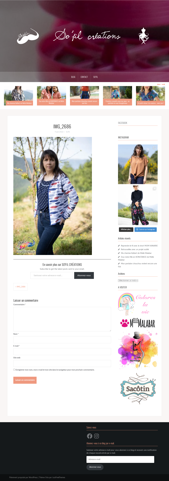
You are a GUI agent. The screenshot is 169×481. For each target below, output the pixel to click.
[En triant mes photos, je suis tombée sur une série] (138, 205)
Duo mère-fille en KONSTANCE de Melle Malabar (51, 102)
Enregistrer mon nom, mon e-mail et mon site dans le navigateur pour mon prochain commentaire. (55, 370)
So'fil (68, 132)
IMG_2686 (21, 287)
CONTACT (84, 77)
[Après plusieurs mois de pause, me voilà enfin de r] (138, 164)
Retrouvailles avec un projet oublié (135, 249)
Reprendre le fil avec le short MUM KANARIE (139, 246)
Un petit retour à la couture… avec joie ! (151, 103)
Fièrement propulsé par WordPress (23, 477)
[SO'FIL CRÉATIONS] (84, 36)
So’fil (95, 77)
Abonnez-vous (84, 275)
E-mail (16, 346)
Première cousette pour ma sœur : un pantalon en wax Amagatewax (118, 102)
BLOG (73, 77)
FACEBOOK (122, 123)
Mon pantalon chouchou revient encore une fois (84, 102)
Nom (16, 334)
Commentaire (19, 305)
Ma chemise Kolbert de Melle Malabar (19, 103)
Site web (16, 358)
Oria (47, 477)
